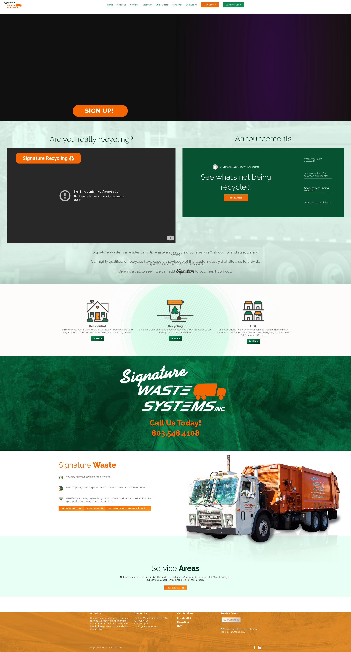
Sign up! (100, 110)
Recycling (183, 622)
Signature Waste (231, 167)
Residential (184, 618)
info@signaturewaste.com (147, 626)
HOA (179, 625)
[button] (97, 338)
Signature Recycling (46, 158)
